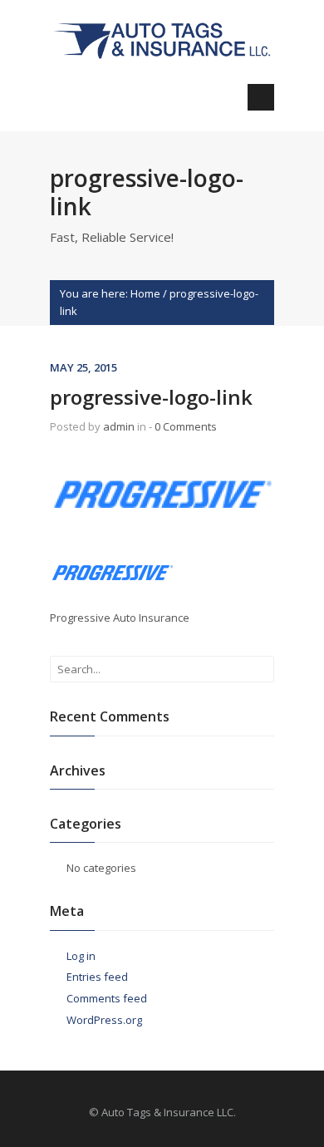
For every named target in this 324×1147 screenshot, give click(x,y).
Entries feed (97, 976)
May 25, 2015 (83, 367)
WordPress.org (104, 1019)
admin (119, 426)
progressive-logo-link (151, 397)
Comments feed (106, 998)
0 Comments (186, 426)
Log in (81, 955)
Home (145, 293)
